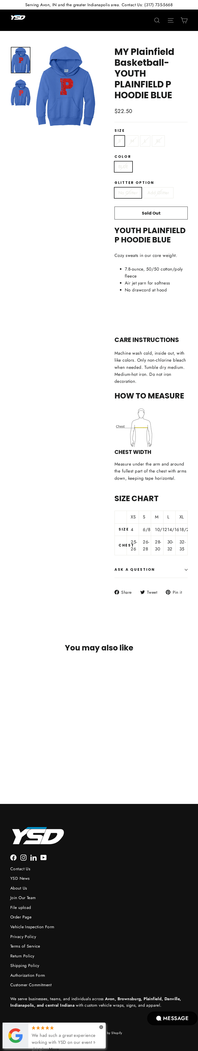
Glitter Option (134, 183)
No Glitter (128, 193)
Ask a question (134, 569)
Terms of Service (25, 946)
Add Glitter (158, 193)
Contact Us (20, 869)
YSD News (19, 878)
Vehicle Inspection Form (32, 927)
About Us (18, 888)
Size (119, 131)
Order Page (20, 917)
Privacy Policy (23, 937)
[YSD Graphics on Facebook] (13, 856)
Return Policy (22, 956)
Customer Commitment (31, 985)
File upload (20, 907)
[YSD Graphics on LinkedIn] (33, 856)
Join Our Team (23, 898)
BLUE (123, 167)
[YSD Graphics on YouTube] (43, 856)
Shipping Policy (24, 965)
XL (158, 141)
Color (122, 157)
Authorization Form (27, 975)
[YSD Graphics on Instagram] (23, 856)
